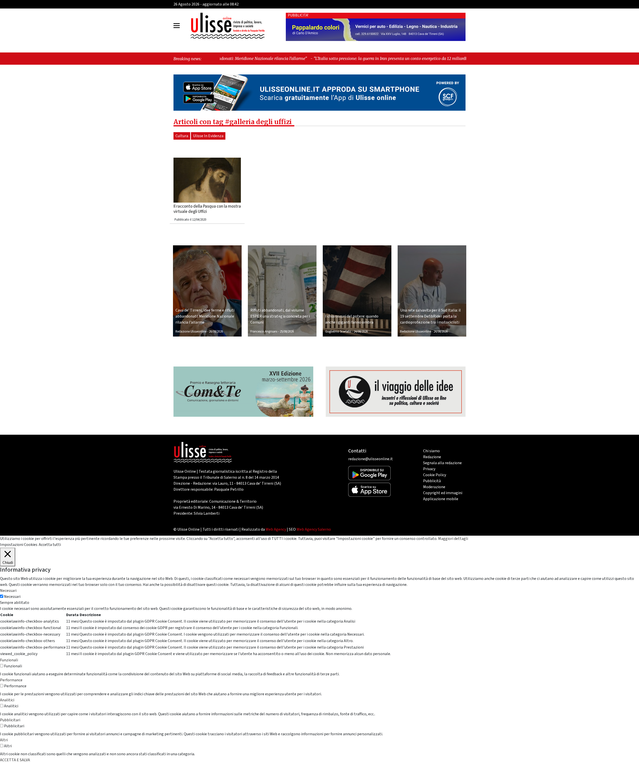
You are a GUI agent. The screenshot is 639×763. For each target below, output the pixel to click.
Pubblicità (432, 481)
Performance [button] (11, 680)
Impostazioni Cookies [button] (18, 544)
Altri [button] (4, 740)
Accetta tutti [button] (50, 544)
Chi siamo (431, 451)
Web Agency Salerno (314, 529)
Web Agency (276, 529)
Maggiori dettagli (453, 538)
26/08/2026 (216, 331)
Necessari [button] (8, 590)
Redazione (432, 457)
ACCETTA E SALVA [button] (15, 760)
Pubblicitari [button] (10, 720)
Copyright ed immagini (442, 493)
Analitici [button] (7, 700)
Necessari (12, 596)
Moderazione (434, 487)
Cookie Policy (434, 475)
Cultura (181, 136)
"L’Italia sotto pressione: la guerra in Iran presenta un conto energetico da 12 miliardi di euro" (342, 58)
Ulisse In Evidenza (208, 136)
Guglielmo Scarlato (338, 331)
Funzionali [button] (9, 660)
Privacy (429, 469)
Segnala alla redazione (442, 463)
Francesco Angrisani (263, 331)
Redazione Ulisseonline (190, 331)
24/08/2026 (361, 331)
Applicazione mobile (440, 499)
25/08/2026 (287, 331)
